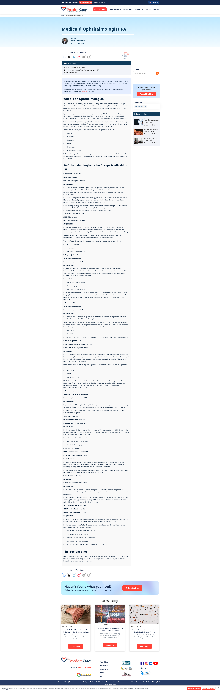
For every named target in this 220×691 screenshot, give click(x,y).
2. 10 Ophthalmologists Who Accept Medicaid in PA (81, 70)
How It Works (114, 9)
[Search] (157, 73)
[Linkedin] (150, 663)
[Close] (218, 687)
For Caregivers (104, 669)
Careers (147, 9)
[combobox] (146, 73)
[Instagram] (146, 663)
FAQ (101, 676)
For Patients (104, 665)
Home (62, 15)
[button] (64, 57)
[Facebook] (142, 663)
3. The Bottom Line (70, 73)
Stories (102, 673)
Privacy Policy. (6, 689)
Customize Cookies (110, 684)
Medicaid (85, 91)
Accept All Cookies (194, 688)
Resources (137, 9)
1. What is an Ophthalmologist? (75, 67)
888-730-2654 (80, 667)
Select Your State (100, 9)
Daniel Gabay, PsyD (78, 41)
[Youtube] (155, 663)
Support (156, 9)
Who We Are (127, 9)
